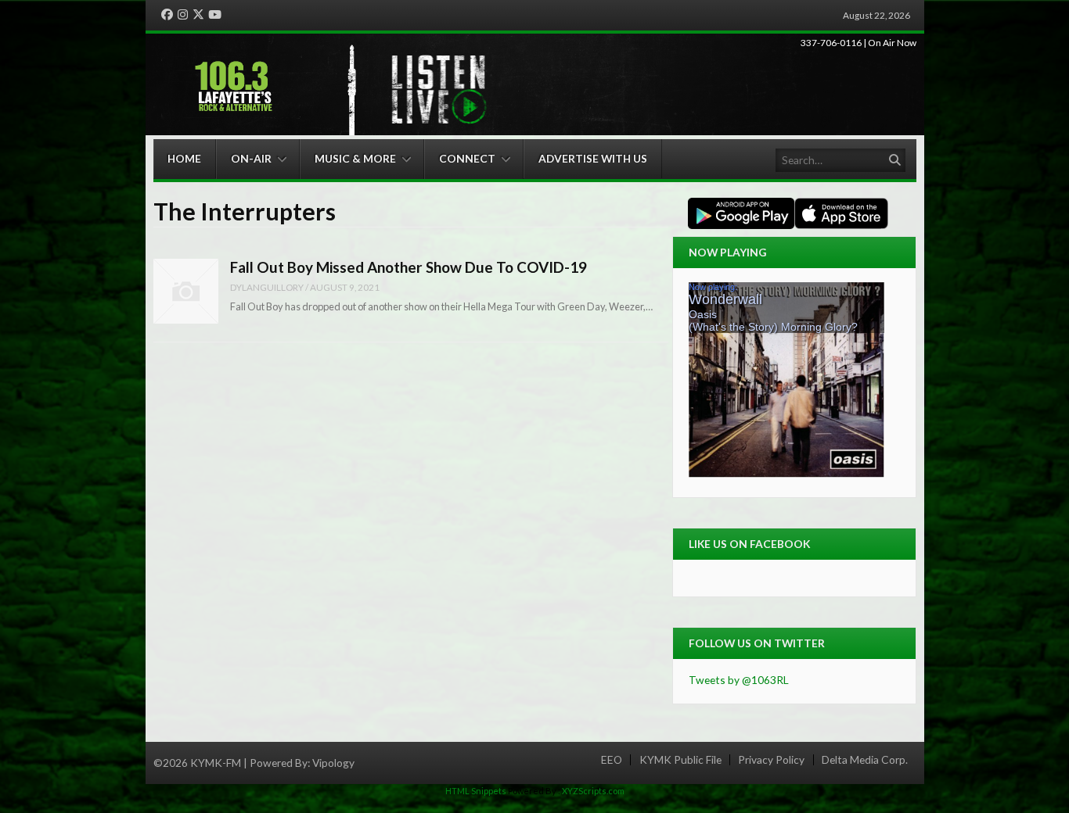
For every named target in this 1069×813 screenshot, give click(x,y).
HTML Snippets (475, 791)
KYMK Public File (680, 759)
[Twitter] (198, 14)
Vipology (333, 762)
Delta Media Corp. (865, 759)
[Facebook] (167, 14)
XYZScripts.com (593, 791)
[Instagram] (183, 14)
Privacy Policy (771, 759)
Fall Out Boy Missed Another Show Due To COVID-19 (408, 267)
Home (184, 158)
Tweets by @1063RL (739, 679)
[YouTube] (214, 14)
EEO (611, 759)
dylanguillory (267, 286)
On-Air (251, 158)
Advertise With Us (592, 158)
